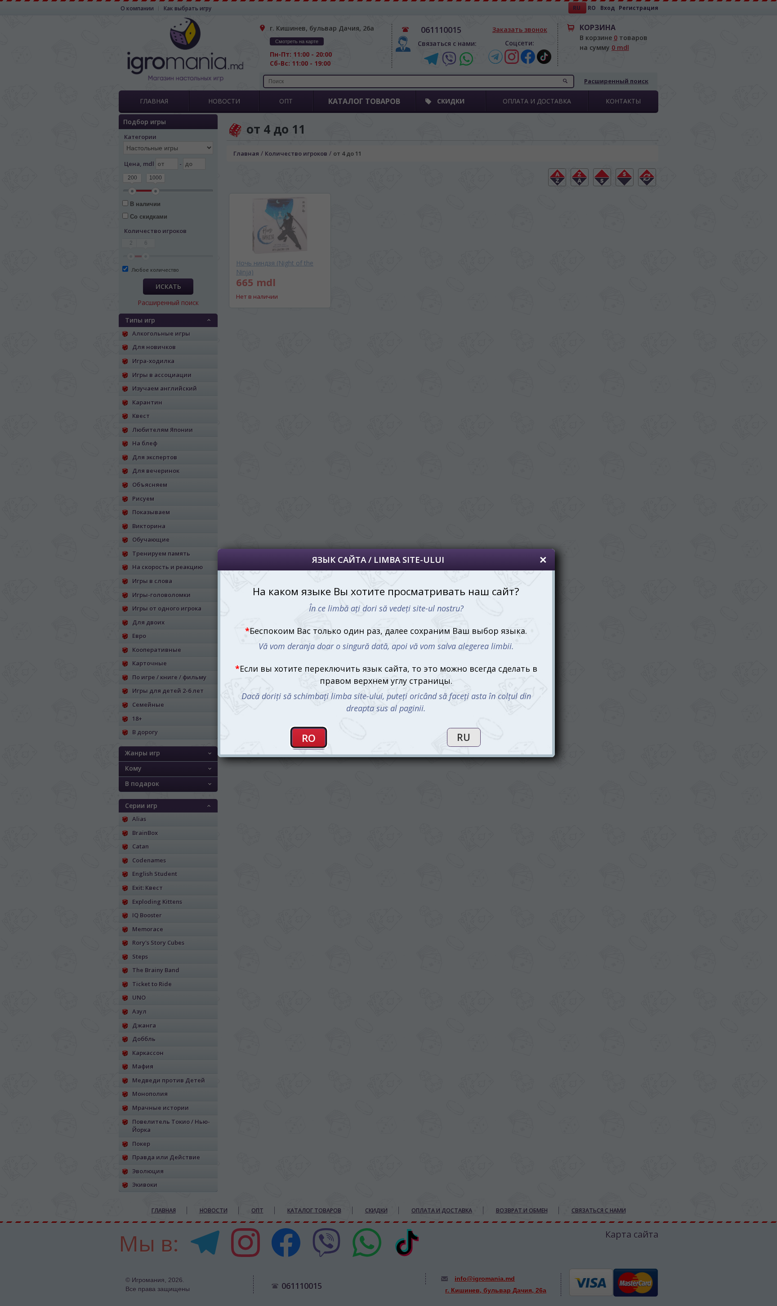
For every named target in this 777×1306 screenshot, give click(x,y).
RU (463, 737)
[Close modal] (543, 559)
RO (309, 738)
